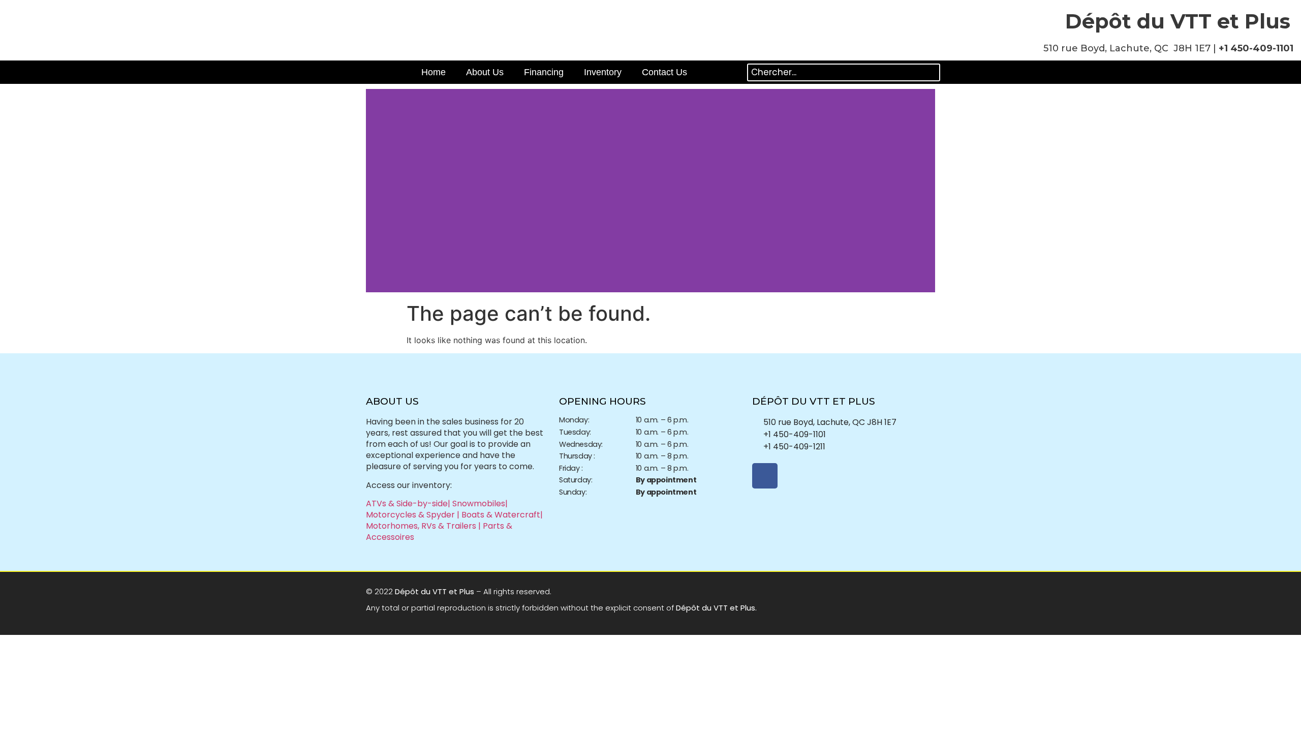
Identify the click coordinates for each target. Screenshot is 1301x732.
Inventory (603, 72)
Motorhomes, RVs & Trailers (421, 526)
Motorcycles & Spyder (411, 515)
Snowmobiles (478, 503)
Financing (544, 72)
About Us (485, 72)
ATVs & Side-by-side (407, 503)
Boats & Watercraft (500, 515)
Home (433, 72)
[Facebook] (765, 476)
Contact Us (664, 72)
